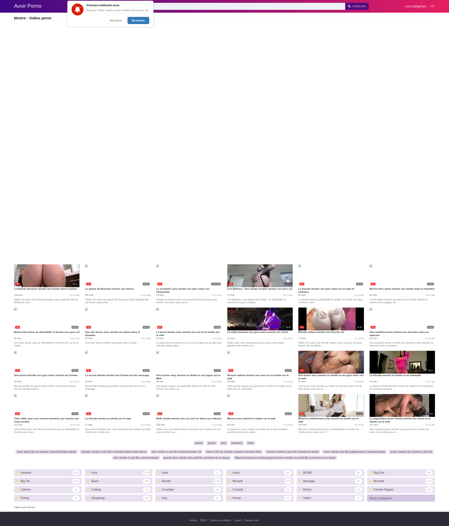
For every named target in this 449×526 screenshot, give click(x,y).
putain (199, 442)
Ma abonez (138, 20)
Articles (193, 520)
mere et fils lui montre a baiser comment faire (234, 451)
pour (223, 442)
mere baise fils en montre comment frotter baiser (46, 451)
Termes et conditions (220, 520)
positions (237, 442)
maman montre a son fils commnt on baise (292, 451)
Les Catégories (415, 6)
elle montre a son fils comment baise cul (176, 451)
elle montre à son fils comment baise (136, 457)
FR (432, 6)
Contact (238, 520)
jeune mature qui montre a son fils (411, 451)
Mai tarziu (116, 20)
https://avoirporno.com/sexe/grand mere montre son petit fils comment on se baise (285, 457)
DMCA (203, 520)
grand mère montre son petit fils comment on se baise (197, 457)
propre (212, 442)
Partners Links (251, 520)
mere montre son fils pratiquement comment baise (354, 451)
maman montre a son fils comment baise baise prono (114, 451)
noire (250, 442)
